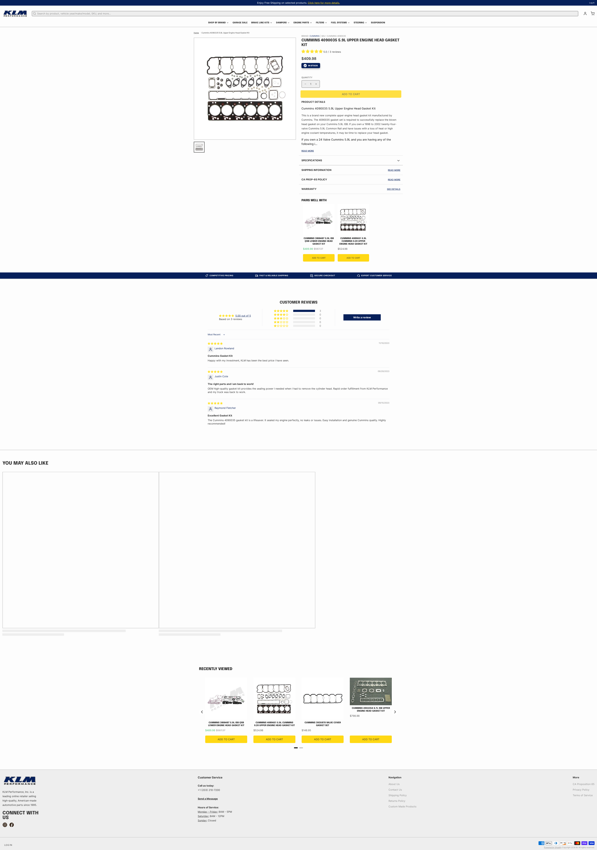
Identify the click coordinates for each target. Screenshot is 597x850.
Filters (320, 23)
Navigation (395, 777)
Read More (307, 151)
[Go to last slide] (202, 712)
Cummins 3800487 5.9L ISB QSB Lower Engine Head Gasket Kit (319, 241)
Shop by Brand (217, 23)
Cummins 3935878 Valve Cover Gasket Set (323, 724)
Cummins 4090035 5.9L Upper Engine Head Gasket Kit (225, 33)
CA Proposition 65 (584, 784)
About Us (394, 784)
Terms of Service (583, 795)
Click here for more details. (324, 2)
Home (196, 33)
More (576, 777)
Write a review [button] (362, 317)
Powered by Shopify (553, 847)
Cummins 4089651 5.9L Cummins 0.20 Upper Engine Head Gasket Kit (353, 241)
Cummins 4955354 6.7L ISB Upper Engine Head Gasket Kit (371, 709)
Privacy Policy (581, 789)
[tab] (296, 747)
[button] (312, 51)
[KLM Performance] (15, 13)
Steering (359, 23)
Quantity (306, 77)
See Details (393, 189)
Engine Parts (301, 23)
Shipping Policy (398, 795)
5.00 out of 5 (243, 315)
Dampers (281, 23)
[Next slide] (395, 712)
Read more (394, 170)
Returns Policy (397, 800)
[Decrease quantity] (305, 84)
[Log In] (584, 13)
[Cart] (591, 13)
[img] (215, 343)
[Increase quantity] (316, 84)
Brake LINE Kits (260, 23)
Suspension (378, 23)
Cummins (315, 36)
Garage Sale (240, 23)
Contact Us (395, 789)
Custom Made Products (402, 806)
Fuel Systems (339, 23)
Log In (592, 3)
